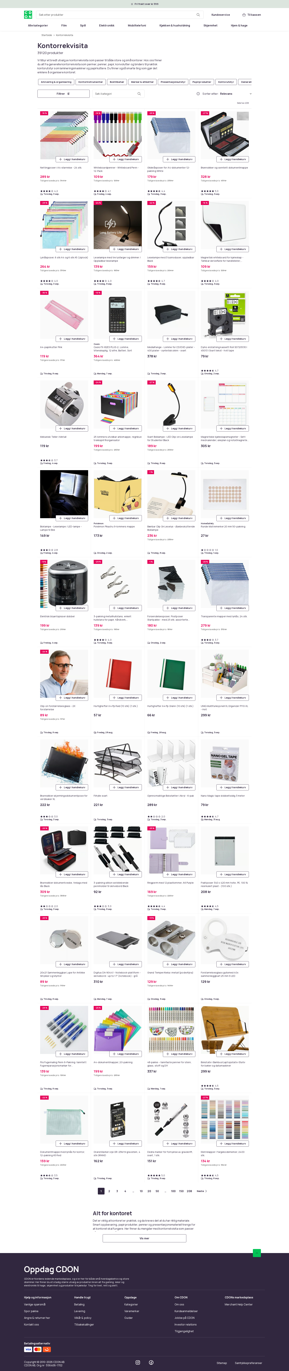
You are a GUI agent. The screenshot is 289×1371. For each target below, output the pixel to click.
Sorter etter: (211, 94)
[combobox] (120, 15)
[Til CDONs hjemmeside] (28, 15)
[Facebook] (151, 1362)
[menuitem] (38, 25)
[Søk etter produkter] (198, 15)
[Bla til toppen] (257, 1253)
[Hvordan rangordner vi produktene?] (198, 94)
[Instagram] (137, 1362)
